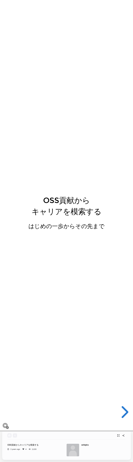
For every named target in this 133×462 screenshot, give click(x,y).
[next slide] (124, 412)
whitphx (85, 445)
